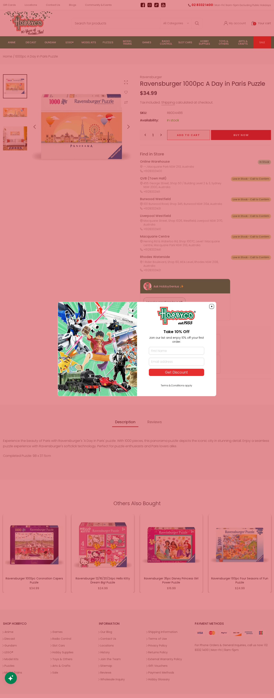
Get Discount (176, 372)
